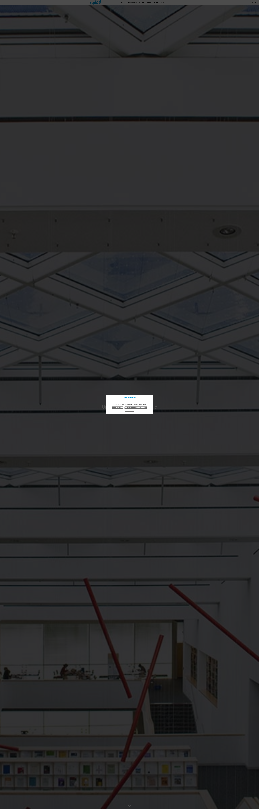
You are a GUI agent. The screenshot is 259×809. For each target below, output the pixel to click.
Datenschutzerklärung (129, 411)
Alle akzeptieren (118, 407)
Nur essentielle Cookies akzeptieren (135, 407)
